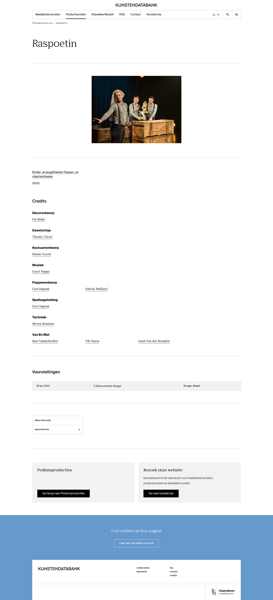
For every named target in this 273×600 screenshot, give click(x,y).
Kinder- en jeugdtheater (47, 172)
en (218, 14)
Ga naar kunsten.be (161, 493)
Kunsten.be (154, 14)
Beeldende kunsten (48, 14)
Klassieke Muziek (103, 14)
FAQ (122, 14)
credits (173, 575)
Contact (135, 14)
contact (174, 572)
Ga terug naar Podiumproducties (63, 493)
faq (171, 568)
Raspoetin (62, 23)
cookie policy (143, 568)
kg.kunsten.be (42, 429)
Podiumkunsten (76, 14)
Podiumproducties (42, 23)
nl (214, 14)
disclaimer (141, 572)
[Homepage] (136, 5)
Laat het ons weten (136, 543)
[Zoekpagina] (227, 14)
